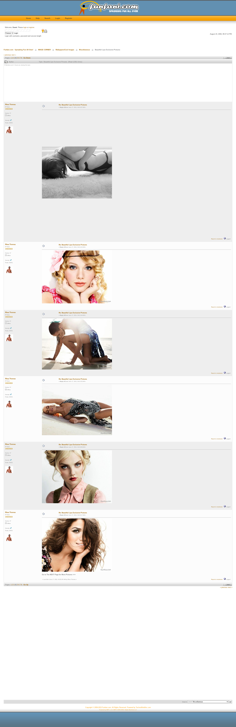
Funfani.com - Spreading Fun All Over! (18, 50)
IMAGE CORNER (44, 50)
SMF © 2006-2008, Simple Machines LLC (125, 709)
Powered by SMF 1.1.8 (105, 709)
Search (47, 18)
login (25, 27)
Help (38, 18)
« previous (7, 55)
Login (57, 18)
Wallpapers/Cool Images (65, 50)
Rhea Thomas (10, 104)
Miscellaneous (84, 50)
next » (14, 55)
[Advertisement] (78, 84)
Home (28, 18)
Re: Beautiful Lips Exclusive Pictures (73, 105)
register (31, 27)
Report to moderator (217, 239)
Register (68, 18)
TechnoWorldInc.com (143, 707)
